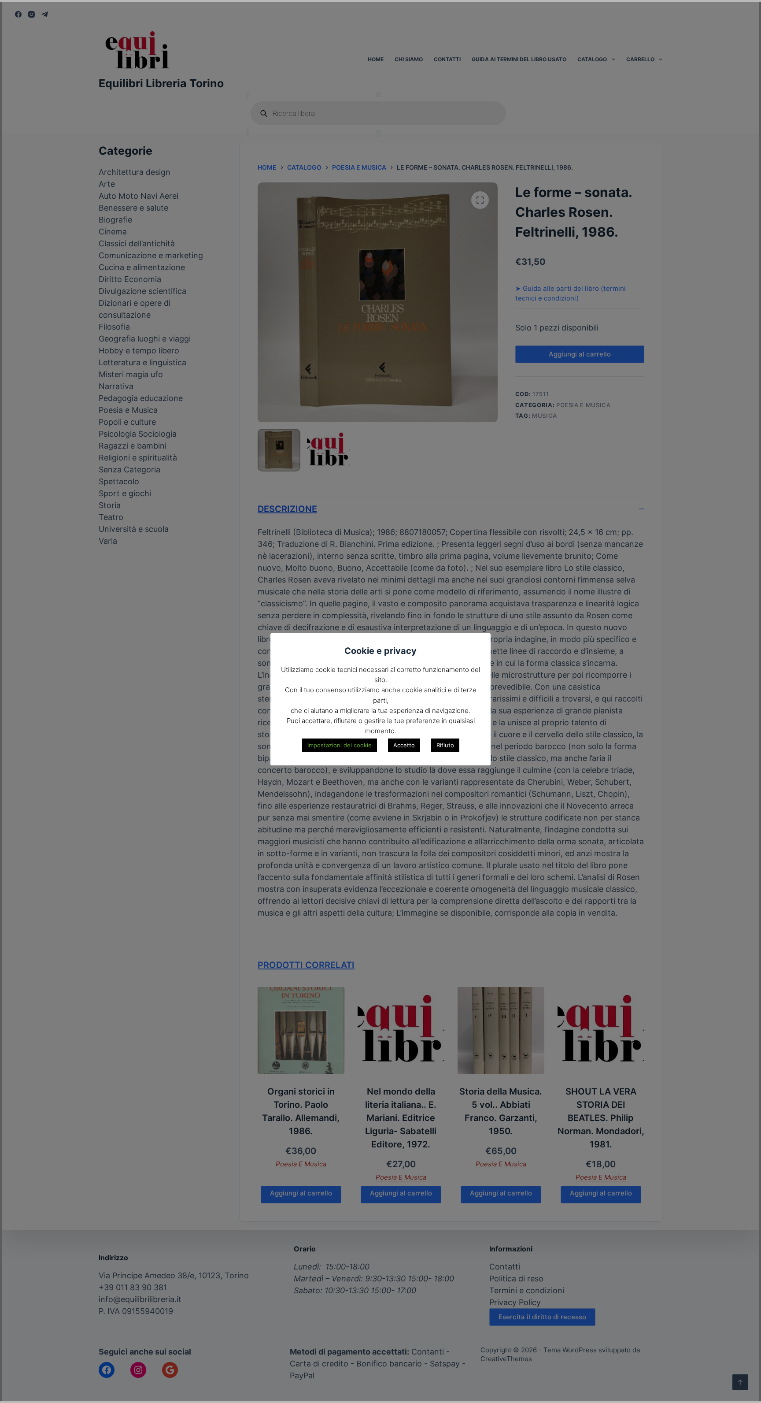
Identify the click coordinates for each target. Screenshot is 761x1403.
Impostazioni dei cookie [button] (339, 745)
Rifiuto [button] (445, 745)
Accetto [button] (404, 745)
